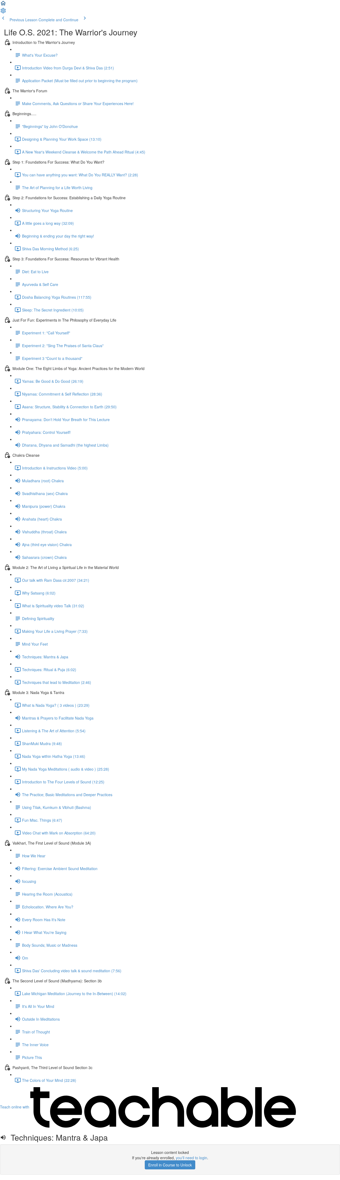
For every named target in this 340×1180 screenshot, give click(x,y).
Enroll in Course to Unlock (170, 1164)
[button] (3, 4)
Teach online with (15, 1107)
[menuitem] (3, 12)
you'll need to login (191, 1157)
